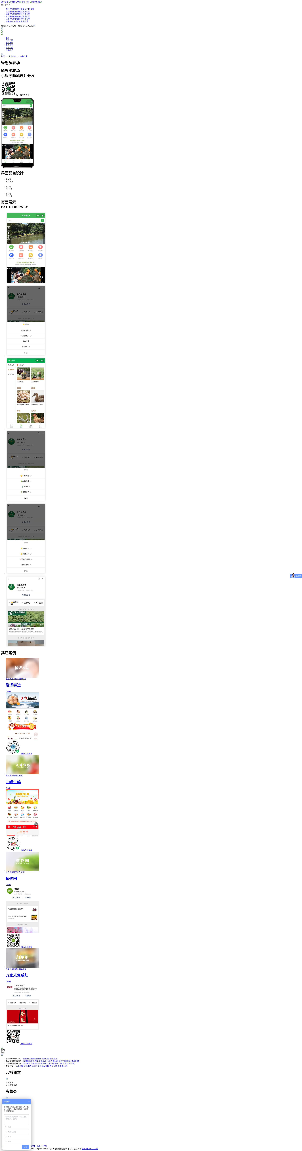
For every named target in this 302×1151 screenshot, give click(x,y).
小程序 (32, 1059)
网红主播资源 (64, 1061)
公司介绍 (9, 48)
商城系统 (19, 1066)
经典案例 (9, 43)
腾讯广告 (58, 1064)
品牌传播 (38, 1064)
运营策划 (53, 1059)
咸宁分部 (4, 2)
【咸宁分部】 (42, 1146)
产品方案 (9, 40)
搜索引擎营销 (48, 1064)
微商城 (38, 1059)
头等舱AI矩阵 (43, 1066)
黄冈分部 (15, 2)
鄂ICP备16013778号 (90, 1149)
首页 (7, 38)
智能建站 (27, 1066)
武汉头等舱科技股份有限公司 (18, 14)
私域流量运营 (52, 1061)
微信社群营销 (68, 1064)
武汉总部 (36, 2)
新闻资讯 (9, 45)
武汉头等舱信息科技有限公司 (18, 11)
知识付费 (45, 1059)
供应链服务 (75, 1061)
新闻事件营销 (28, 1064)
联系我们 (9, 50)
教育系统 (53, 1066)
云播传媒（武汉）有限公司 (17, 21)
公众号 (26, 1059)
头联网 (34, 1066)
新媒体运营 (62, 1066)
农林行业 (24, 56)
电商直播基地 (40, 1061)
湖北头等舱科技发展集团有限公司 (20, 9)
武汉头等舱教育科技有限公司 (18, 16)
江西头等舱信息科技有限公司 (18, 19)
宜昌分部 (25, 2)
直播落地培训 (28, 1061)
